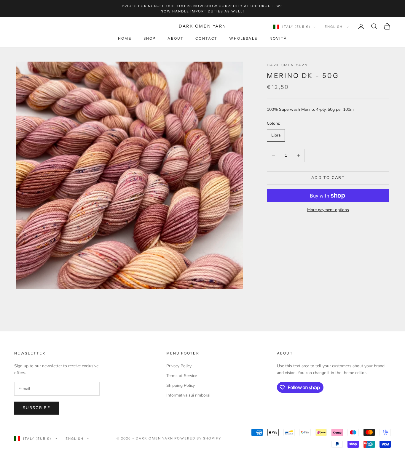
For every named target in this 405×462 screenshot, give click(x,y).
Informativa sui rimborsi (188, 395)
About (176, 38)
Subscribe (36, 407)
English (334, 27)
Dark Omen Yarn (287, 65)
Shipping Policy (180, 385)
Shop (149, 38)
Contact (206, 38)
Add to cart (328, 177)
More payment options (328, 210)
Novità (278, 38)
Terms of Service (181, 375)
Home (125, 38)
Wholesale (243, 38)
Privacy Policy (179, 366)
